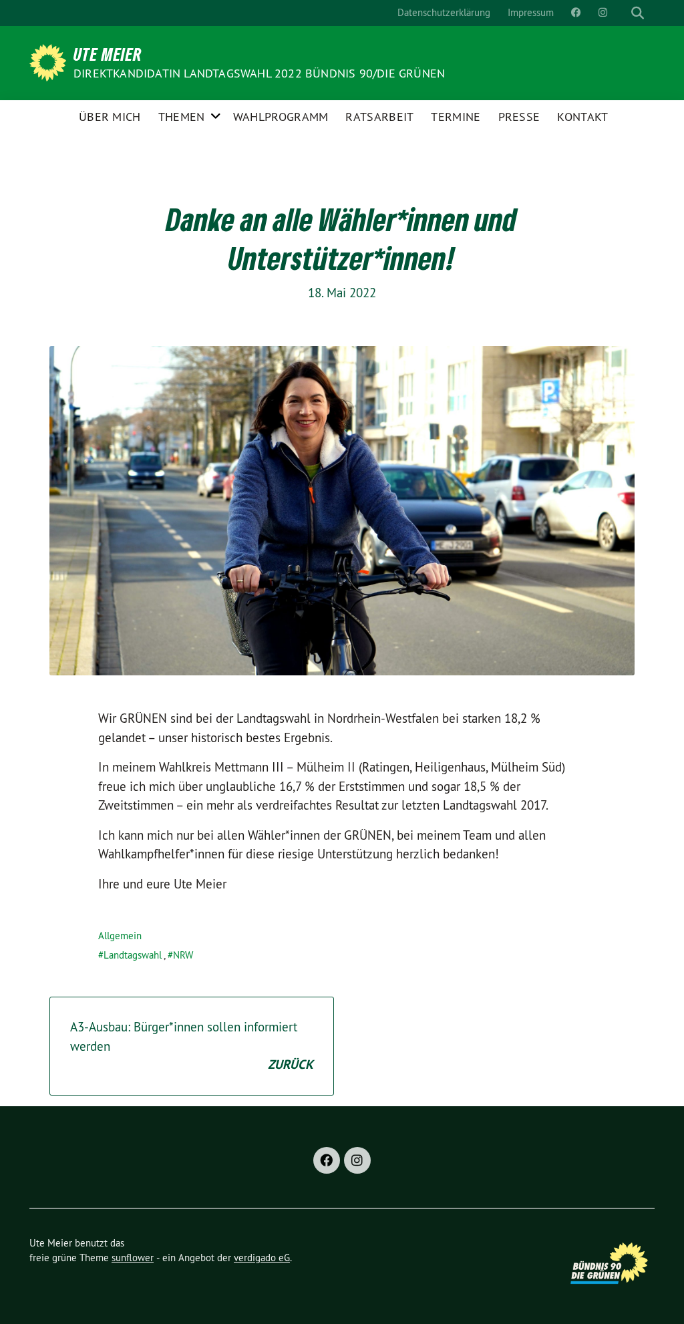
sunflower (133, 1257)
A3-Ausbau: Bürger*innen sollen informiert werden (191, 1046)
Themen (181, 116)
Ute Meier (107, 54)
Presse (519, 116)
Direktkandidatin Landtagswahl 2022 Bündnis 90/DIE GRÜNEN (259, 73)
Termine (455, 116)
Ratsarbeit (379, 116)
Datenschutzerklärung (443, 12)
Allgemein (120, 935)
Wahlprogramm (281, 116)
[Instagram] (357, 1160)
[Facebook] (326, 1160)
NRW (183, 955)
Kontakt (582, 116)
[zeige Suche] (637, 13)
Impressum (531, 12)
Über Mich (110, 116)
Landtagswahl (133, 955)
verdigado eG (262, 1257)
